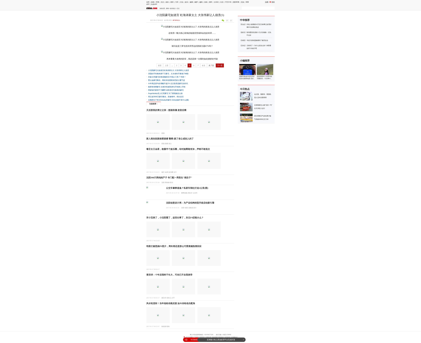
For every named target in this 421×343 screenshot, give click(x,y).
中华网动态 (234, 337)
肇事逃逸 (184, 193)
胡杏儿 (169, 298)
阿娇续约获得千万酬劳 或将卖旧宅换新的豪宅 (166, 90)
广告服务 (196, 337)
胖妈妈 (167, 182)
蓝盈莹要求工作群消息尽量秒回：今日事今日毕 (264, 78)
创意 (186, 208)
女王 (175, 172)
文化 (181, 2)
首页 (147, 2)
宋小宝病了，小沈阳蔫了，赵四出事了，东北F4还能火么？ (175, 217)
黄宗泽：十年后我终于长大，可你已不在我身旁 (169, 274)
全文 (203, 65)
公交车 (195, 193)
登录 (273, 2)
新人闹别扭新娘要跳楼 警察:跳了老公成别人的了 (170, 138)
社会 (243, 24)
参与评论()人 (176, 20)
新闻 (152, 2)
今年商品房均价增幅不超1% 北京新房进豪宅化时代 (168, 83)
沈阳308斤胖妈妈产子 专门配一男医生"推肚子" (169, 177)
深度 (243, 40)
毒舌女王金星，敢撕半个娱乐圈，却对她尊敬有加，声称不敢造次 (178, 149)
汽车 (176, 2)
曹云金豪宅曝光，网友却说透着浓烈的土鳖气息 (166, 80)
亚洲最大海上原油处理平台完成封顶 (221, 338)
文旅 (242, 2)
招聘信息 (208, 337)
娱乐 (186, 2)
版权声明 (215, 337)
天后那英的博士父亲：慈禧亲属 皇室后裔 (166, 110)
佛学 (210, 2)
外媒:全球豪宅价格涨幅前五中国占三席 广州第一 (167, 77)
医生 (171, 182)
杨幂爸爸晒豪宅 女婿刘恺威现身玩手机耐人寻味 (166, 87)
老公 (170, 143)
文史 (162, 2)
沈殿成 (190, 208)
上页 (166, 65)
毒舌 (163, 172)
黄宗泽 (163, 298)
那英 (163, 133)
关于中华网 (189, 337)
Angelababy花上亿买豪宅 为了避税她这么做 (165, 93)
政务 (167, 2)
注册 (266, 2)
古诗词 (216, 2)
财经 (172, 2)
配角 (168, 326)
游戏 (205, 2)
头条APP (154, 4)
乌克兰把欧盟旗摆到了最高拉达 (257, 40)
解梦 (196, 2)
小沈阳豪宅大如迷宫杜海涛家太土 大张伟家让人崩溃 (168, 70)
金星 (166, 172)
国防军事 (236, 2)
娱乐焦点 (172, 8)
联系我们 (202, 337)
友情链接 (227, 337)
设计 (194, 208)
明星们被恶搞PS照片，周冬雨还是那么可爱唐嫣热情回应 (174, 246)
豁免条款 (221, 337)
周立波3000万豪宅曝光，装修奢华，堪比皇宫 (166, 97)
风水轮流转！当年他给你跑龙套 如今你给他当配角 (170, 303)
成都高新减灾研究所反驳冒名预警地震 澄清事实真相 (247, 78)
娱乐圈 (171, 172)
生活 (221, 2)
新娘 (163, 143)
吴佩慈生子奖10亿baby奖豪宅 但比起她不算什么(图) (168, 100)
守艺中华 (228, 2)
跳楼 (166, 143)
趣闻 (200, 2)
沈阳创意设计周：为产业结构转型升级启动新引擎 (190, 203)
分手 (173, 298)
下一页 (219, 65)
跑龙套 (163, 326)
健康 (191, 2)
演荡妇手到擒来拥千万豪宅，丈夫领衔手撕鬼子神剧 (168, 74)
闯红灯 (190, 193)
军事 (157, 2)
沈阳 (163, 182)
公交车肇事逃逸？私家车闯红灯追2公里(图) (187, 188)
